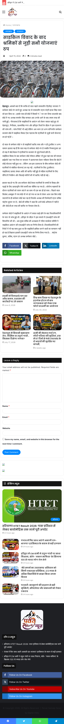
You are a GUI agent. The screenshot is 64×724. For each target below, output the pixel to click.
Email (5, 417)
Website (6, 428)
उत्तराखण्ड (16, 25)
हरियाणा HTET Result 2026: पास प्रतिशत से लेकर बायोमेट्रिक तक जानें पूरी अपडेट (29, 527)
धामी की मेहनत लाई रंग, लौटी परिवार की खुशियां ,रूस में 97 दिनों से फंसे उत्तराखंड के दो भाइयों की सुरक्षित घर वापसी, (47, 339)
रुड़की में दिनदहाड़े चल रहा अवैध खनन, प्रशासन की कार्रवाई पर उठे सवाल (14, 298)
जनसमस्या (20, 31)
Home (8, 25)
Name (6, 406)
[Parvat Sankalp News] (12, 11)
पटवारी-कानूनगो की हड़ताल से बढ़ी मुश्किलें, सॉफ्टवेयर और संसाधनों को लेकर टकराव (41, 588)
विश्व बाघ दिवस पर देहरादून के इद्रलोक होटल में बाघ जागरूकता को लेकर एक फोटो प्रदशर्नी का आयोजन (47, 302)
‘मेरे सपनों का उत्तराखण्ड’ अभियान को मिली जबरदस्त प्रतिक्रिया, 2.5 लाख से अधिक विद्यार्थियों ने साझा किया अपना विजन (38, 572)
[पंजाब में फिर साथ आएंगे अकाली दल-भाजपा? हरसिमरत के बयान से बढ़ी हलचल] (10, 544)
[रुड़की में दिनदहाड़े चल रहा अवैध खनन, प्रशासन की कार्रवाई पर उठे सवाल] (16, 284)
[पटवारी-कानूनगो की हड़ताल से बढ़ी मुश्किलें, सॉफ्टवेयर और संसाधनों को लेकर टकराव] (10, 589)
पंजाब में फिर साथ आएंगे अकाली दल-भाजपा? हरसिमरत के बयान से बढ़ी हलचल (41, 542)
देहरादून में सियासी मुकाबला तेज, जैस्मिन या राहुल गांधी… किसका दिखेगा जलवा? (15, 336)
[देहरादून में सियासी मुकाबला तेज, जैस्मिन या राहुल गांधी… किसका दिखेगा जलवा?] (16, 322)
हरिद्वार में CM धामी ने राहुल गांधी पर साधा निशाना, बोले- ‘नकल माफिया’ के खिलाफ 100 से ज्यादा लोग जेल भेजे (41, 556)
